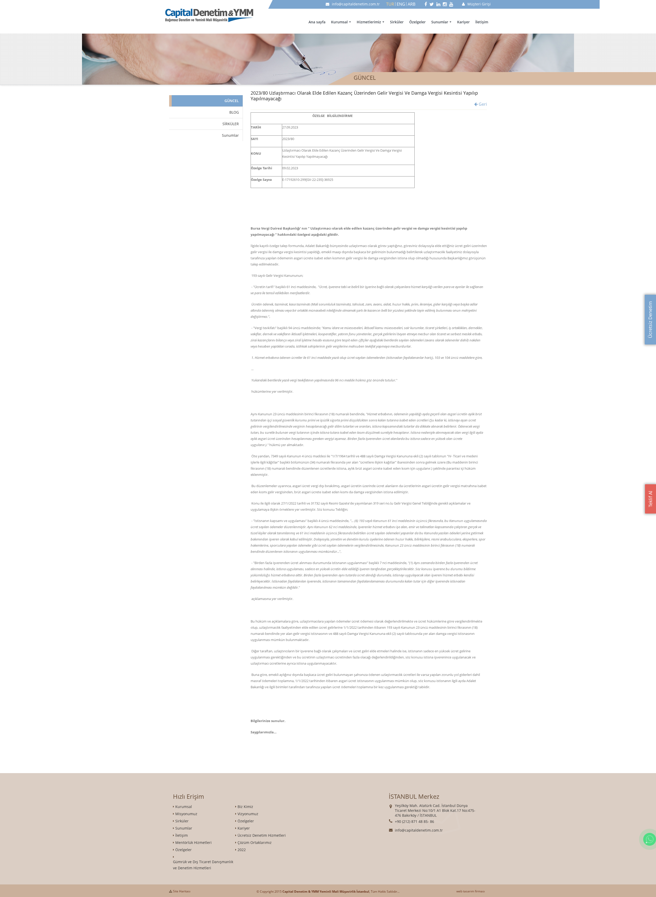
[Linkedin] (438, 4)
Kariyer (463, 21)
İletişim (481, 21)
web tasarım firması (470, 891)
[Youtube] (451, 4)
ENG (401, 4)
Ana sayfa (317, 21)
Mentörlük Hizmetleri (193, 842)
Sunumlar (439, 21)
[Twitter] (431, 4)
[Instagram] (445, 4)
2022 (242, 849)
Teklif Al (650, 499)
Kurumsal (339, 21)
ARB (411, 4)
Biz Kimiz (245, 806)
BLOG (234, 112)
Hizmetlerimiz (369, 21)
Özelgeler (417, 21)
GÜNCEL (231, 100)
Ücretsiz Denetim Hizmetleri (262, 835)
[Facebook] (425, 4)
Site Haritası (181, 891)
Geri (482, 104)
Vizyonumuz (248, 813)
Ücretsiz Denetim (650, 319)
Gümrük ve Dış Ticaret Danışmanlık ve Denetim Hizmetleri (203, 864)
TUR (390, 4)
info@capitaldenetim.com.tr (356, 4)
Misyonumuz (186, 813)
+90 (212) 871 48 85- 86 (414, 821)
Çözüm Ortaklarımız (255, 842)
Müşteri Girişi (479, 4)
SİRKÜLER (230, 123)
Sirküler (397, 21)
